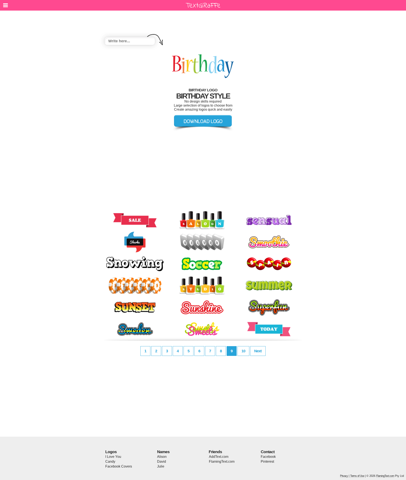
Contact (267, 452)
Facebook (268, 456)
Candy (110, 461)
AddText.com (218, 456)
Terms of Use (357, 475)
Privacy (344, 475)
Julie (160, 466)
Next (258, 351)
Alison (162, 456)
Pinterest (267, 461)
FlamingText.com (222, 461)
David (161, 461)
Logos (111, 452)
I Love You (113, 456)
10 (243, 351)
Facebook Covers (118, 466)
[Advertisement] (204, 21)
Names (163, 452)
